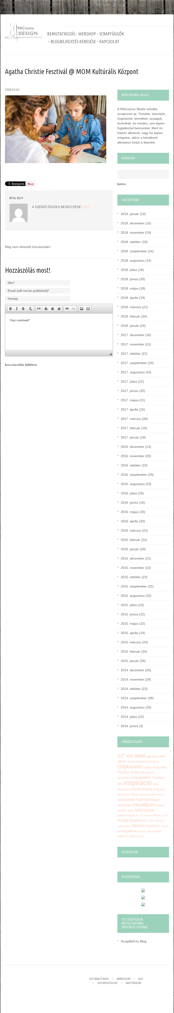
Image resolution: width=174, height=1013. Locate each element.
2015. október (131, 577)
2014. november (132, 679)
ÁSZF (140, 978)
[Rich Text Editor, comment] (59, 332)
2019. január (130, 214)
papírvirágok (126, 815)
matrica (142, 799)
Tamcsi (138, 825)
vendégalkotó (127, 831)
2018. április (129, 298)
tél (158, 826)
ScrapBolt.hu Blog (133, 941)
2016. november (132, 456)
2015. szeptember (134, 586)
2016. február (130, 540)
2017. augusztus (133, 372)
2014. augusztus (133, 707)
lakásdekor (126, 800)
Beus (155, 761)
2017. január (130, 437)
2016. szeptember (134, 474)
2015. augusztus (133, 595)
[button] (10, 309)
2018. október (131, 242)
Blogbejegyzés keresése (73, 41)
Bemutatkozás (61, 34)
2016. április (129, 521)
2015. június (129, 614)
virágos (142, 831)
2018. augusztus (133, 260)
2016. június (129, 502)
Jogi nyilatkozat (107, 982)
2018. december (132, 223)
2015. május (129, 623)
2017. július (129, 381)
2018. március (131, 307)
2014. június (129, 726)
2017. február (130, 428)
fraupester (141, 777)
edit (20, 198)
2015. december (132, 558)
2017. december (132, 335)
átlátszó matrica (127, 836)
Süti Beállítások (99, 978)
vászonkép (154, 831)
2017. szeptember (134, 363)
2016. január (130, 549)
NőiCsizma (144, 810)
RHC (145, 820)
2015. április (129, 633)
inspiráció (138, 782)
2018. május (129, 288)
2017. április (129, 409)
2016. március (131, 530)
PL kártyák (146, 815)
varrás (165, 826)
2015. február (130, 651)
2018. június (129, 279)
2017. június (129, 391)
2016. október (131, 465)
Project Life (160, 815)
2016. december (132, 446)
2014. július (129, 716)
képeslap (144, 794)
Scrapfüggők (111, 34)
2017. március (131, 419)
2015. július (129, 605)
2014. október (131, 689)
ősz (141, 836)
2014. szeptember (134, 698)
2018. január (130, 325)
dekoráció (124, 778)
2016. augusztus (133, 484)
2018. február (130, 316)
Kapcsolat (109, 41)
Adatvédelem (133, 982)
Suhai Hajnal (124, 826)
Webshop (87, 34)
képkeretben (157, 794)
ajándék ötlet (155, 756)
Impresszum (123, 978)
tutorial (150, 826)
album (121, 761)
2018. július (129, 270)
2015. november (132, 568)
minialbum (144, 804)
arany (131, 761)
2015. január (130, 661)
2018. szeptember (134, 251)
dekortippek (147, 772)
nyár (130, 810)
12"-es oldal (131, 756)
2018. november (132, 232)
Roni (151, 820)
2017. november (132, 344)
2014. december (132, 670)
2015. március (131, 642)
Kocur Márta (130, 794)
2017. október (131, 353)
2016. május (129, 512)
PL (137, 815)
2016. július (129, 493)
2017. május (129, 400)
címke (134, 772)
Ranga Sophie (129, 820)
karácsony (142, 789)
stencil (159, 820)
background (144, 761)
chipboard (129, 766)
